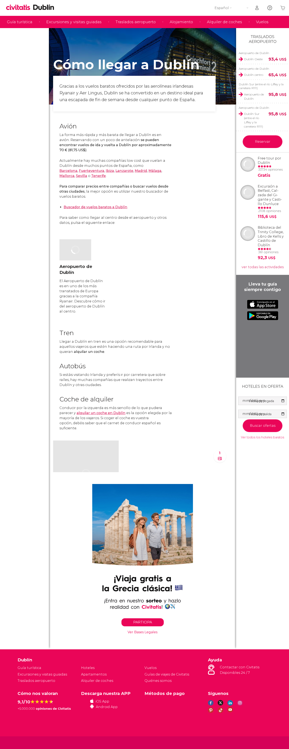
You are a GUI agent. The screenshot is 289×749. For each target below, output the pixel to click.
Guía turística (19, 22)
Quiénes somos (158, 681)
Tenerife (98, 176)
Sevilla (81, 176)
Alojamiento (181, 22)
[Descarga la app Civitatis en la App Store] (262, 304)
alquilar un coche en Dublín (101, 413)
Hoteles (88, 668)
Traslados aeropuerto (136, 22)
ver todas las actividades (263, 267)
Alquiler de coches (224, 22)
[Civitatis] (28, 742)
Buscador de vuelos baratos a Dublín (95, 207)
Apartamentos (94, 674)
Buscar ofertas (262, 426)
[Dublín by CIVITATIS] (19, 7)
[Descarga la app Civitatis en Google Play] (262, 315)
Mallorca (66, 176)
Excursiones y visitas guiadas (74, 22)
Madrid (141, 171)
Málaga (155, 171)
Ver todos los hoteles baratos (262, 437)
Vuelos (262, 22)
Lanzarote (124, 171)
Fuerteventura (91, 171)
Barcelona (68, 171)
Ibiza (110, 171)
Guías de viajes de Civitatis (166, 674)
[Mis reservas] (257, 8)
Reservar (262, 142)
